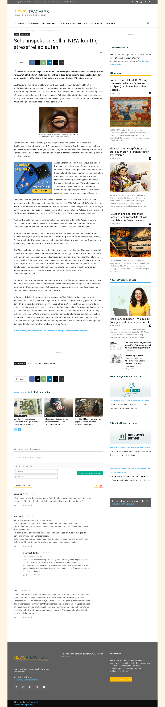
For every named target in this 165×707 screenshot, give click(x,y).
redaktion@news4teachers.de (26, 680)
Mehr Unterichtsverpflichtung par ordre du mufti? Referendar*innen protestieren (129, 152)
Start (15, 31)
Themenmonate (50, 23)
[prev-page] (15, 429)
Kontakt (65, 2)
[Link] (31, 465)
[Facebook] (132, 2)
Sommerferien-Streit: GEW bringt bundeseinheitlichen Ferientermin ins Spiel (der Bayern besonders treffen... (129, 85)
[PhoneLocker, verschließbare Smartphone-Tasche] (33, 178)
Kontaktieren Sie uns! (123, 503)
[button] (148, 24)
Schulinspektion (49, 363)
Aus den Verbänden (71, 23)
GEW (29, 363)
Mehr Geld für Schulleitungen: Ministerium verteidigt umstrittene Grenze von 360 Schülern (27, 421)
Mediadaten (56, 2)
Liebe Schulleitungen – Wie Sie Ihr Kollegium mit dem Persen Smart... (130, 320)
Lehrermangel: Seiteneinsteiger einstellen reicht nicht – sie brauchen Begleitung (56, 421)
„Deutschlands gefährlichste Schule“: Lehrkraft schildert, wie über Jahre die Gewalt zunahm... (128, 217)
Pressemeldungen (93, 23)
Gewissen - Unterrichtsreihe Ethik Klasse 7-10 (130, 447)
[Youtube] (149, 2)
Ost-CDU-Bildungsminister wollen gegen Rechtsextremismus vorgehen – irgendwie (88, 421)
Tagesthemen (24, 34)
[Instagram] (137, 2)
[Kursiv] (20, 465)
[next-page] (19, 429)
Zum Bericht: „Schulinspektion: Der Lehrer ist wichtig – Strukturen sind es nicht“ (51, 330)
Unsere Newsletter (119, 47)
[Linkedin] (141, 2)
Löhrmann (37, 363)
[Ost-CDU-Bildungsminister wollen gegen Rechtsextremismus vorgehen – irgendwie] (89, 407)
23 (150, 158)
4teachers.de (33, 702)
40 (150, 93)
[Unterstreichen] (23, 465)
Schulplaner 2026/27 (87, 654)
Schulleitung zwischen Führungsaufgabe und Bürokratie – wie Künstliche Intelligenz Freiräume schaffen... (136, 361)
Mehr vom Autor (42, 392)
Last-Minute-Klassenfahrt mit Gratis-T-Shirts (129, 400)
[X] (145, 2)
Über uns (47, 2)
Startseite (38, 2)
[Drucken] (61, 62)
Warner (39, 556)
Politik (22, 31)
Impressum (74, 2)
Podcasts (110, 23)
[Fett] (16, 465)
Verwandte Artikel (23, 392)
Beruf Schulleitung (20, 416)
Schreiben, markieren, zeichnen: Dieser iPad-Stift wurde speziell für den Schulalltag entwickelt (138, 345)
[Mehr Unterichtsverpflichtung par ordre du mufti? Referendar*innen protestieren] (130, 177)
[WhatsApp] (43, 62)
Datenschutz (18, 705)
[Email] (55, 62)
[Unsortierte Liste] (27, 465)
